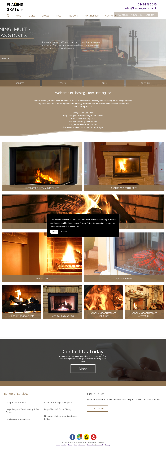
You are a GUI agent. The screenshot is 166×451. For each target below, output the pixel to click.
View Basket (136, 14)
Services (20, 83)
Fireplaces (73, 15)
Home (18, 15)
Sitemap (107, 445)
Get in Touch (96, 394)
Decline (64, 231)
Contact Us (111, 15)
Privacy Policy (86, 223)
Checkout (149, 14)
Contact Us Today (83, 351)
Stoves (45, 15)
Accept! (54, 231)
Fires (58, 15)
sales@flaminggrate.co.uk (141, 8)
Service (31, 15)
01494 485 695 (147, 4)
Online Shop (92, 15)
